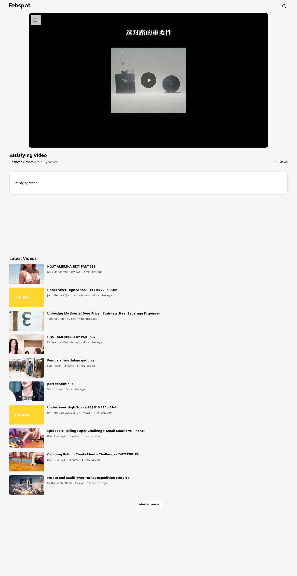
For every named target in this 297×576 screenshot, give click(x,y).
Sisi (49, 389)
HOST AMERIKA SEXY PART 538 (71, 266)
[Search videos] (284, 6)
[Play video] (148, 80)
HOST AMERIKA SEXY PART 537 (71, 337)
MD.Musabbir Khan (59, 483)
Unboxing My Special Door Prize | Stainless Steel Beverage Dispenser (103, 313)
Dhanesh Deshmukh (24, 162)
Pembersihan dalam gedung (70, 360)
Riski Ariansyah (57, 436)
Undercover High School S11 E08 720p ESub (82, 290)
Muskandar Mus (57, 272)
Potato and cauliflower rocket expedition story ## (88, 477)
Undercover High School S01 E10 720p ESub (82, 407)
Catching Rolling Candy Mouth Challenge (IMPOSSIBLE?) (93, 454)
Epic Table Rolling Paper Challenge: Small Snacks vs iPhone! (96, 430)
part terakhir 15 (60, 383)
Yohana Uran (55, 319)
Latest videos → (148, 504)
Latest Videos (23, 258)
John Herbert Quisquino (62, 295)
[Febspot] (19, 6)
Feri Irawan (54, 366)
